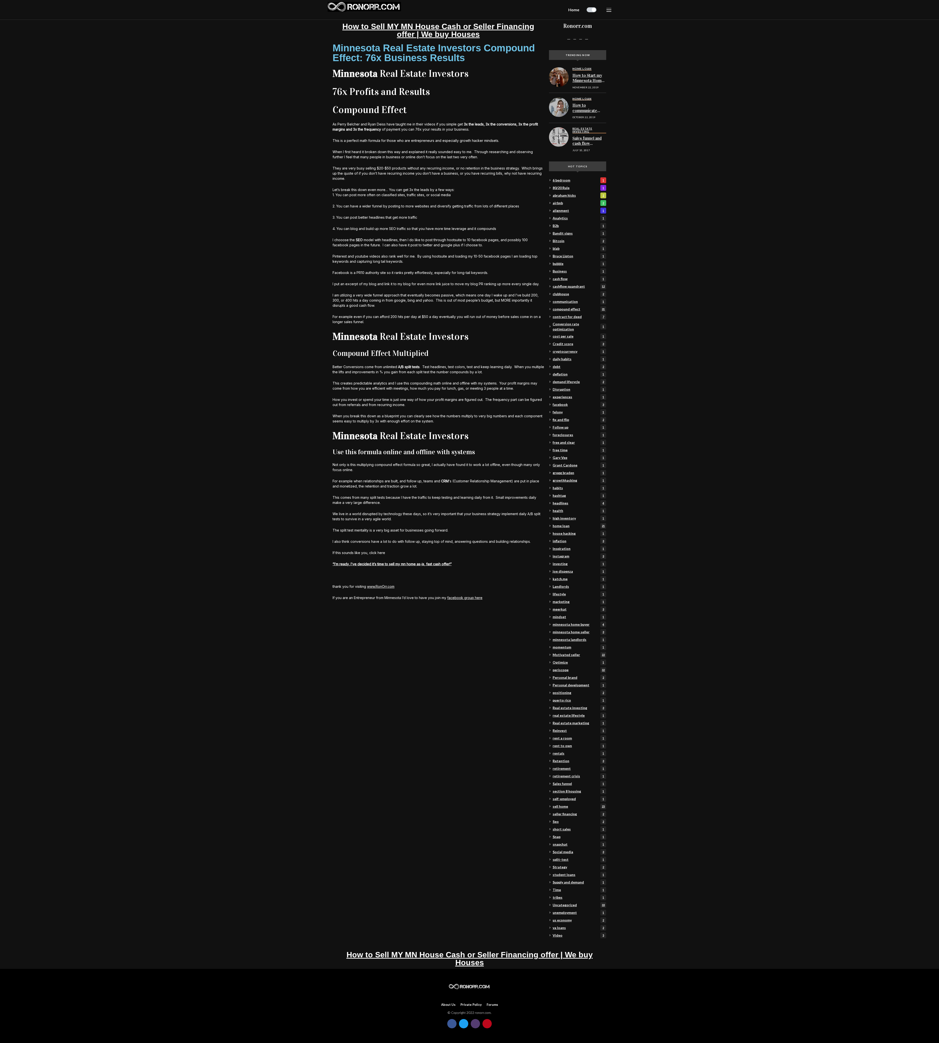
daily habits (578, 359)
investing (578, 564)
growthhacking (578, 480)
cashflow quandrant (579, 286)
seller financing (578, 814)
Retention (578, 761)
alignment (578, 210)
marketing (578, 602)
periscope (579, 670)
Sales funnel (578, 784)
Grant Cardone (578, 465)
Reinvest (578, 730)
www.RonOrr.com (380, 586)
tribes (578, 897)
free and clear (578, 442)
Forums (492, 1005)
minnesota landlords (578, 639)
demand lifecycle (578, 382)
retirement (578, 768)
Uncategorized (579, 905)
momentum (578, 647)
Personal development (578, 685)
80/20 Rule (578, 188)
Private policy (471, 1005)
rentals (578, 753)
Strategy (578, 867)
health (578, 511)
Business (578, 271)
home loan (579, 526)
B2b (578, 226)
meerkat (578, 609)
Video (578, 935)
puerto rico (578, 700)
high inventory (578, 518)
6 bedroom (578, 180)
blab (578, 248)
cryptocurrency (578, 351)
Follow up (578, 427)
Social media (578, 852)
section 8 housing (578, 791)
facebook (578, 404)
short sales (578, 829)
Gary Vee (578, 457)
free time (578, 450)
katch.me (578, 579)
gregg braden (578, 473)
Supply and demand (578, 882)
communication (578, 301)
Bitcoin (578, 241)
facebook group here (464, 598)
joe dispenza (578, 571)
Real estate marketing (578, 723)
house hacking (578, 533)
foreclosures (578, 435)
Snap (578, 837)
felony (578, 412)
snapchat (578, 844)
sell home (579, 806)
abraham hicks (578, 195)
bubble (578, 263)
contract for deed (578, 317)
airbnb (578, 203)
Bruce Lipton (578, 256)
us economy (578, 920)
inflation (578, 541)
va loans (578, 928)
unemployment (578, 912)
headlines (578, 503)
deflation (578, 374)
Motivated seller (579, 655)
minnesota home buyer (578, 624)
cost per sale (578, 336)
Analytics (578, 218)
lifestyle (578, 594)
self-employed (578, 799)
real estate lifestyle (578, 715)
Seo (578, 821)
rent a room (578, 738)
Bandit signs (578, 233)
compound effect (579, 309)
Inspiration (578, 548)
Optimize (578, 662)
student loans (578, 875)
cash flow (578, 279)
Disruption (578, 389)
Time (578, 890)
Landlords (578, 586)
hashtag (578, 495)
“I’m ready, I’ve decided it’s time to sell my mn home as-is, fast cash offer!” (392, 564)
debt (578, 366)
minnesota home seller (578, 632)
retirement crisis (578, 776)
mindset (578, 617)
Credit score (578, 344)
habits (578, 488)
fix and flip (578, 420)
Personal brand (578, 677)
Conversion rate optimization (578, 326)
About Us (448, 1005)
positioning (578, 693)
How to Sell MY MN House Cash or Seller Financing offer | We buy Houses (438, 30)
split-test (578, 859)
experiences (578, 397)
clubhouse (578, 294)
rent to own (578, 746)
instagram (578, 556)
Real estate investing (578, 708)
